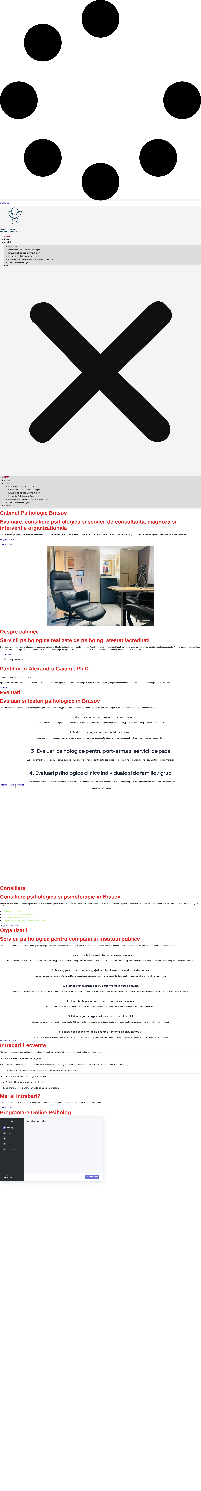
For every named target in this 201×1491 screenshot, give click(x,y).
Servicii (7, 242)
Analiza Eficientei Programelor (21, 262)
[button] (100, 371)
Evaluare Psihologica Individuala (21, 247)
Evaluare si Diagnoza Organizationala (24, 253)
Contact (7, 266)
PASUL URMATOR (92, 1177)
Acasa (7, 236)
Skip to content (6, 203)
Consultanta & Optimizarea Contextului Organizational (30, 259)
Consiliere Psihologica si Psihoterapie (24, 250)
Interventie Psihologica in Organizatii (23, 256)
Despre (7, 239)
